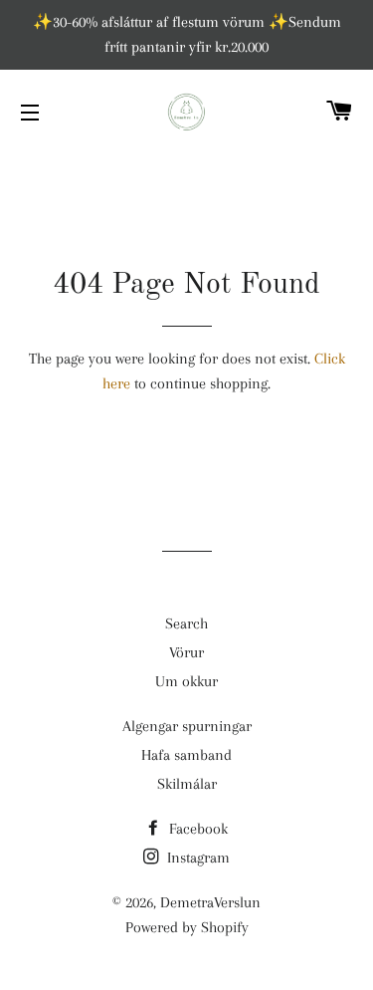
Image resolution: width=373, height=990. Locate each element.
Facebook (196, 829)
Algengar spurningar (187, 726)
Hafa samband (186, 755)
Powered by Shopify (187, 927)
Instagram (196, 857)
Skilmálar (187, 784)
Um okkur (186, 681)
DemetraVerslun (210, 902)
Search (186, 623)
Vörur (186, 652)
